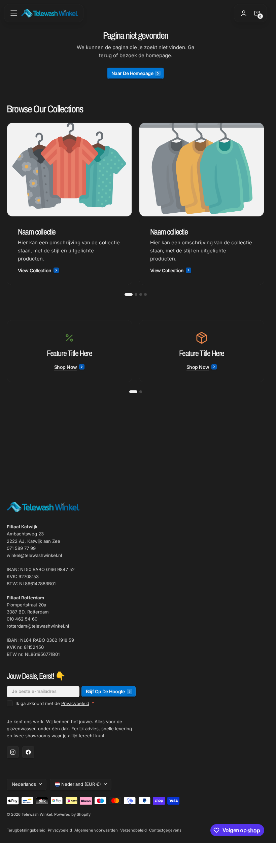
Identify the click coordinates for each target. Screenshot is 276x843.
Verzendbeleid (133, 830)
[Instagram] (13, 752)
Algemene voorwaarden (96, 830)
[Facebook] (28, 752)
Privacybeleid (75, 703)
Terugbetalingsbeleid (26, 830)
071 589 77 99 (21, 548)
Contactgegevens (165, 830)
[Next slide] (264, 204)
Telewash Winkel (37, 814)
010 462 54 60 (22, 619)
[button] (14, 13)
